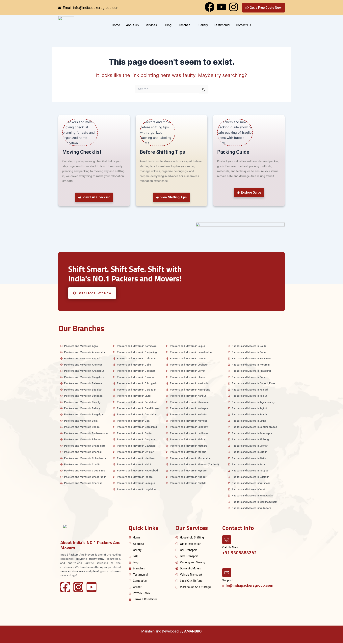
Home (116, 25)
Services (151, 25)
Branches (183, 25)
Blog (168, 25)
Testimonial (222, 25)
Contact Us (243, 25)
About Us (132, 25)
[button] (158, 25)
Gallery (203, 25)
